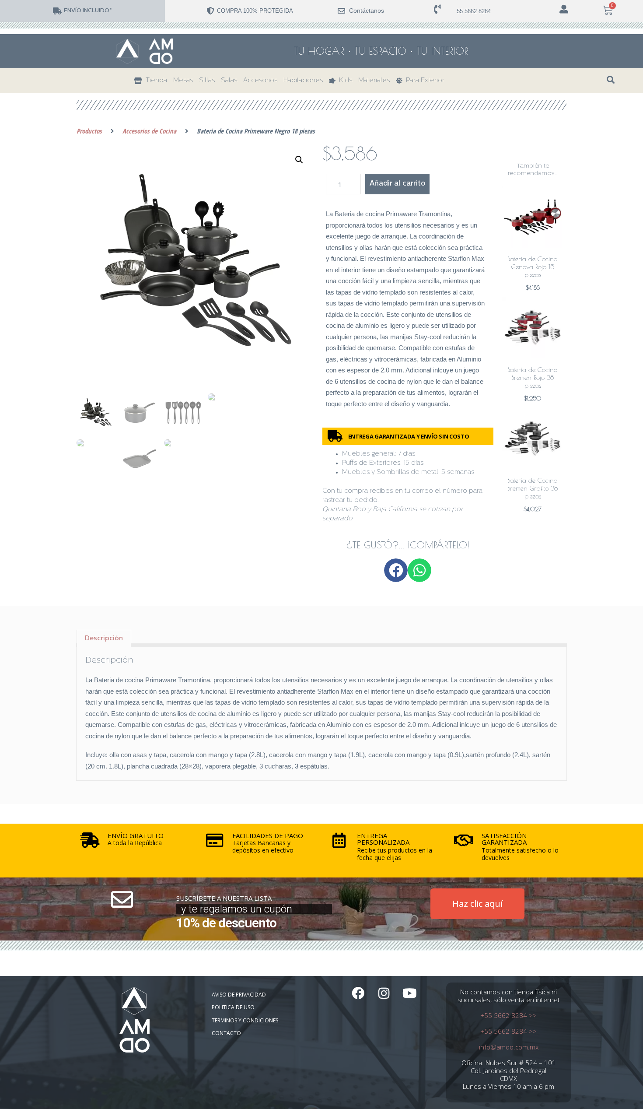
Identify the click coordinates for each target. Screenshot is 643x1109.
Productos (89, 130)
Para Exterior (423, 80)
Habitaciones (303, 80)
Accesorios (260, 80)
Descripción (104, 638)
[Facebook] (358, 993)
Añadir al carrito (397, 183)
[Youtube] (409, 993)
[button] (610, 80)
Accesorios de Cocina (149, 130)
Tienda (154, 80)
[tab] (104, 638)
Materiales (374, 80)
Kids (343, 80)
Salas (229, 80)
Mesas (183, 80)
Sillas (207, 80)
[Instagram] (383, 993)
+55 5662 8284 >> (508, 1015)
